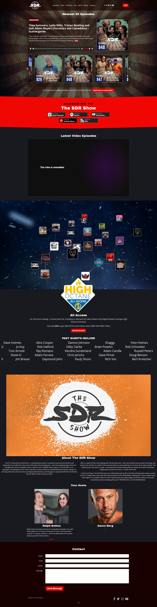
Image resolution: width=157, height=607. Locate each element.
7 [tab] (69, 84)
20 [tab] (104, 84)
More (76, 41)
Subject (40, 566)
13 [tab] (85, 84)
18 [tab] (99, 84)
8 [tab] (72, 84)
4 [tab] (61, 84)
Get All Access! (78, 330)
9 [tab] (74, 84)
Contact (92, 5)
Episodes (56, 5)
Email (41, 561)
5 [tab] (63, 84)
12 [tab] (82, 84)
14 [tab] (88, 84)
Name (41, 556)
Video (62, 5)
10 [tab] (77, 84)
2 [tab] (55, 84)
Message (39, 571)
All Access (69, 5)
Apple (56, 114)
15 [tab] (91, 84)
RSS (89, 120)
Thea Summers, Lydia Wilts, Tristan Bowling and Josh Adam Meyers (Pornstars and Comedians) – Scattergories (59, 28)
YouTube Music (68, 120)
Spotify (78, 114)
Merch (80, 5)
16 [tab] (93, 84)
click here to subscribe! (103, 90)
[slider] (54, 49)
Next (129, 69)
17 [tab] (96, 84)
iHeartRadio (100, 114)
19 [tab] (102, 84)
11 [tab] (80, 84)
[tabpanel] (78, 68)
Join (125, 5)
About (86, 5)
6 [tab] (66, 84)
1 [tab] (53, 84)
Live (75, 5)
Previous (27, 69)
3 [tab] (58, 84)
